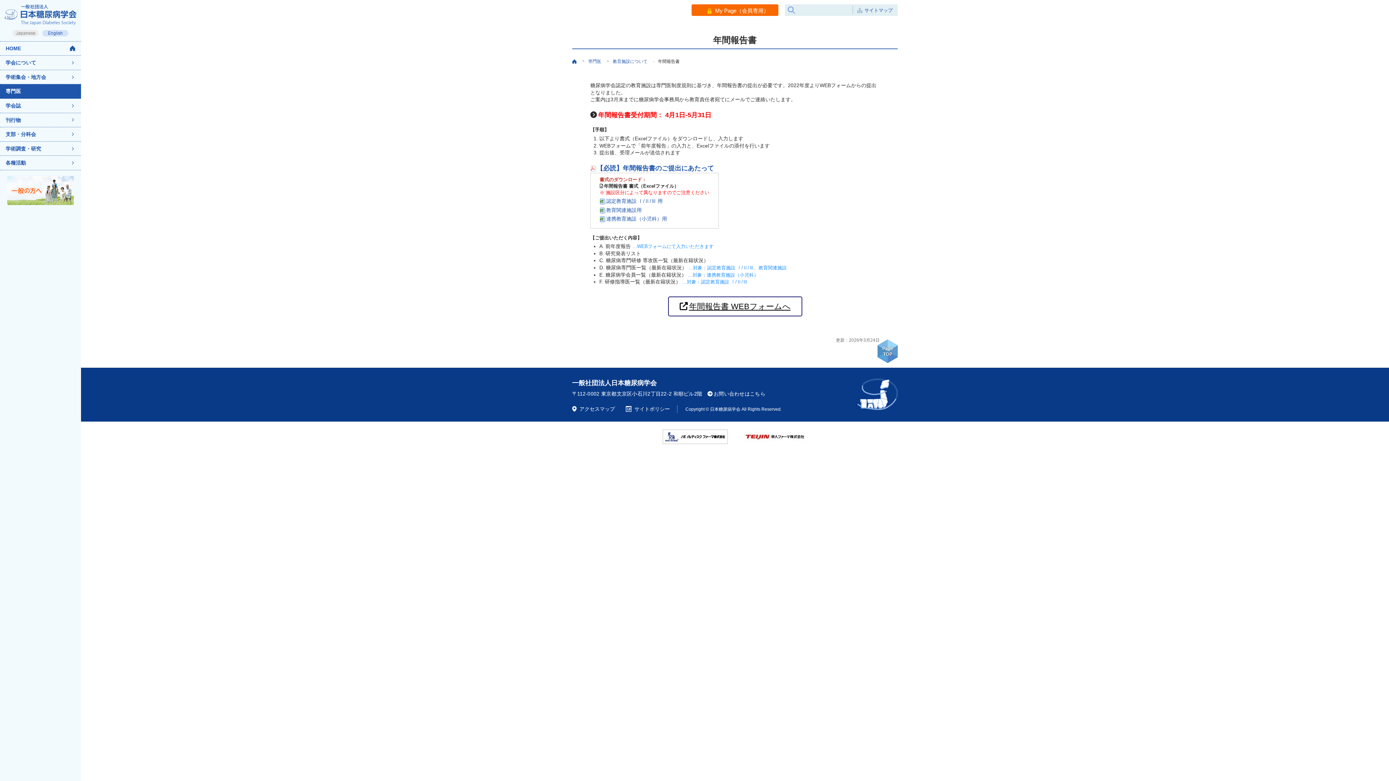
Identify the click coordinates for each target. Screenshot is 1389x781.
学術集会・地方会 (26, 77)
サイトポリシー (652, 409)
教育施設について (630, 61)
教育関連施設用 (624, 210)
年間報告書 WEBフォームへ (740, 306)
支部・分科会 (21, 134)
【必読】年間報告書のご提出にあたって (655, 168)
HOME (13, 48)
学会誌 (13, 105)
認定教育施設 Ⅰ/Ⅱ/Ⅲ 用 (634, 201)
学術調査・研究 (23, 148)
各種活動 (16, 163)
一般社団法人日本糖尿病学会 (614, 383)
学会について (21, 62)
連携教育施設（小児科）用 (636, 219)
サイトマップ (879, 10)
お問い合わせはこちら (739, 394)
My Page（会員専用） (742, 11)
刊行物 (13, 120)
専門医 (13, 91)
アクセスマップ (597, 409)
